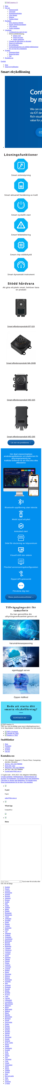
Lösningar (8, 30)
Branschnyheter (14, 54)
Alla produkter (28, 782)
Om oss (7, 8)
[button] (21, 442)
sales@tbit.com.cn (11, 798)
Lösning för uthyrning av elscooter (20, 41)
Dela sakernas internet (16, 23)
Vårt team (12, 11)
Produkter (8, 21)
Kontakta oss (9, 58)
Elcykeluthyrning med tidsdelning (28, 778)
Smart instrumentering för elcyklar (12, 782)
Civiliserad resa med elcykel (18, 32)
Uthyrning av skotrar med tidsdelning (13, 780)
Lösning (7, 748)
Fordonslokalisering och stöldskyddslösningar (23, 47)
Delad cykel (17, 36)
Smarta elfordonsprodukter (17, 24)
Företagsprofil (13, 10)
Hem (6, 6)
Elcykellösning (14, 45)
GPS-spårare (13, 26)
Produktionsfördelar (15, 13)
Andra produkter (14, 28)
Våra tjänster (13, 15)
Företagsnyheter (14, 52)
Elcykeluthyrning (31, 780)
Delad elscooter (18, 37)
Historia (11, 17)
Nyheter (7, 50)
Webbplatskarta (18, 777)
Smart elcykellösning (15, 43)
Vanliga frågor (13, 19)
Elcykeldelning (11, 778)
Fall (10, 56)
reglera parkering (18, 39)
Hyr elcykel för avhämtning (18, 48)
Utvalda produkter (6, 777)
